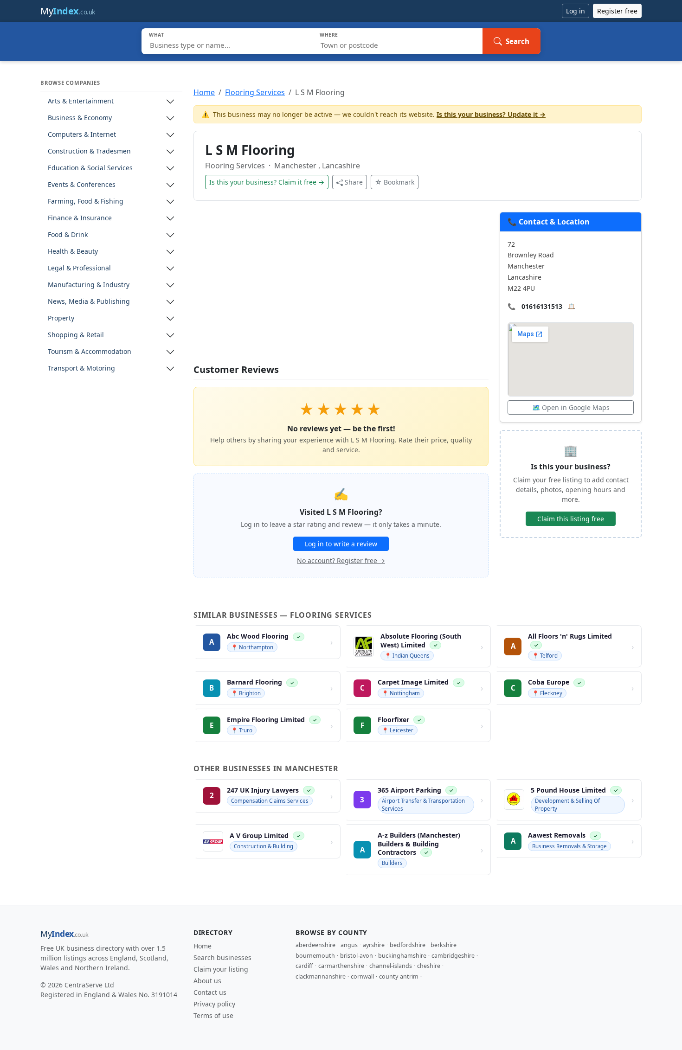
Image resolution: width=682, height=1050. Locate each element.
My (67, 11)
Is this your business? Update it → (491, 114)
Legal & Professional (79, 268)
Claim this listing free (570, 518)
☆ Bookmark (394, 182)
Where (329, 35)
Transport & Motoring (81, 368)
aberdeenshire (315, 945)
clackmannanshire (321, 976)
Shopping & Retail (76, 335)
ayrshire (374, 945)
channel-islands (390, 966)
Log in (575, 10)
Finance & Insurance (80, 218)
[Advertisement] (341, 288)
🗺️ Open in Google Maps (571, 407)
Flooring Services (255, 92)
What (156, 35)
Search (517, 41)
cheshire (428, 966)
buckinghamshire (402, 956)
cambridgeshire (453, 956)
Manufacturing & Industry (88, 285)
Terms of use (213, 1015)
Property (61, 318)
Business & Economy (80, 118)
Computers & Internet (82, 135)
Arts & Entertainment (81, 101)
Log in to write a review (341, 543)
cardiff (304, 966)
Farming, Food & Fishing (85, 201)
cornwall (362, 976)
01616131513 (541, 306)
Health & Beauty (73, 252)
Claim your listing (220, 969)
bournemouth (315, 956)
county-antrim (398, 976)
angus (349, 945)
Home (204, 92)
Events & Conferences (82, 185)
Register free (617, 10)
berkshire (444, 945)
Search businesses (222, 957)
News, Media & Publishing (89, 302)
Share (354, 182)
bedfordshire (407, 945)
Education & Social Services (90, 168)
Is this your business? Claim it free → (266, 182)
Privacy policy (214, 1003)
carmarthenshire (341, 966)
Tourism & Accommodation (89, 352)
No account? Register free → (341, 560)
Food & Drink (68, 235)
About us (207, 980)
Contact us (209, 992)
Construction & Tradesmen (89, 151)
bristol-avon (356, 956)
